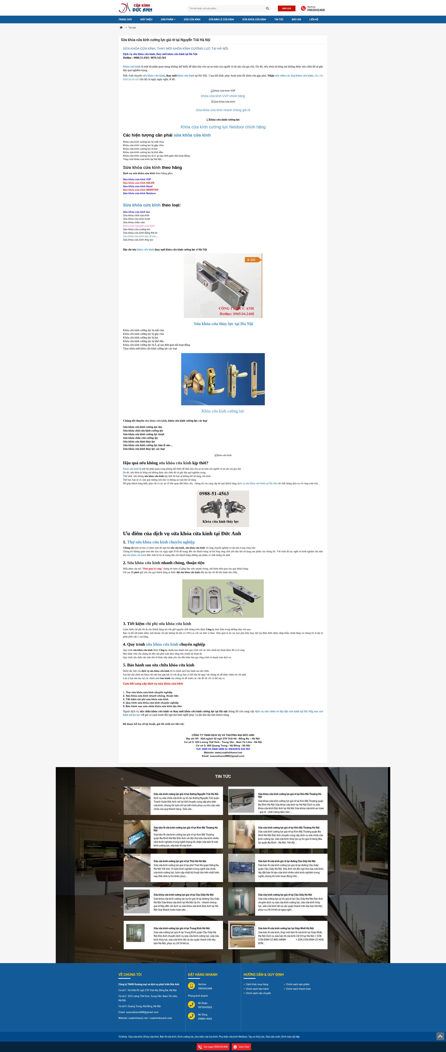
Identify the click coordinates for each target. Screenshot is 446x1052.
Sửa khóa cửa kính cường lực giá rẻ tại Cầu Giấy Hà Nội (184, 894)
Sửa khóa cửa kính (254, 19)
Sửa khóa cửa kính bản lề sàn (139, 236)
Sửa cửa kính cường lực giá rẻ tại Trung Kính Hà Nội (182, 928)
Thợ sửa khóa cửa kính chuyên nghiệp (161, 542)
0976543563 (205, 1007)
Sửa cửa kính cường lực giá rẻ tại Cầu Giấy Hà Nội (285, 894)
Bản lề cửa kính (168, 1036)
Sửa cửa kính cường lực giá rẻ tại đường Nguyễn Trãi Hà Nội (186, 794)
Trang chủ (125, 19)
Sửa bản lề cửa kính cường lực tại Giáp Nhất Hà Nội (286, 928)
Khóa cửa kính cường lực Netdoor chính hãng (223, 127)
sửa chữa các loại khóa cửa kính (294, 75)
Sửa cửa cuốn (273, 1036)
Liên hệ (313, 19)
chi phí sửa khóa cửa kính (168, 623)
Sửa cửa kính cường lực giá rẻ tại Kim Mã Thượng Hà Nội (289, 827)
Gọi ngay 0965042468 (216, 1046)
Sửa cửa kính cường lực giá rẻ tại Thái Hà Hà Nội (180, 861)
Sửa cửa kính (192, 19)
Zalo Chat (244, 1046)
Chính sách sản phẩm (298, 984)
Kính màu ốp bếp (290, 1036)
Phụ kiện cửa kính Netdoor (233, 1036)
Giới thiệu (146, 19)
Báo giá (286, 8)
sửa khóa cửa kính (154, 75)
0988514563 (205, 1018)
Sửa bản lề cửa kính (221, 19)
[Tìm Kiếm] (267, 8)
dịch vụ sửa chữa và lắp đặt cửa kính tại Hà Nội (284, 711)
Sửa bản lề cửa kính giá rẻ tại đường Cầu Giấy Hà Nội (287, 861)
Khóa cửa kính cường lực (223, 411)
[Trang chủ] (121, 27)
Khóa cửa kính (132, 66)
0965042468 (316, 10)
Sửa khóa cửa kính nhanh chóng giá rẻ (223, 110)
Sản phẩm (167, 19)
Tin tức (278, 19)
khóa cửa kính (185, 75)
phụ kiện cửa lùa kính (206, 1036)
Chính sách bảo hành (257, 988)
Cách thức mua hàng (257, 984)
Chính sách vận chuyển (258, 993)
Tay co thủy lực (256, 1036)
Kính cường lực (186, 1036)
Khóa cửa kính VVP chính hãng (223, 96)
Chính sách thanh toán (298, 988)
